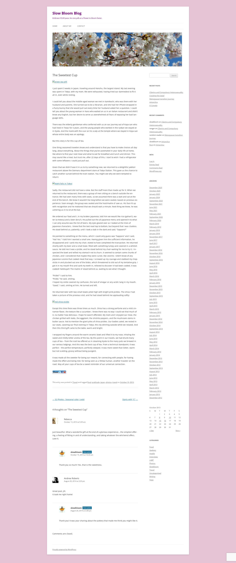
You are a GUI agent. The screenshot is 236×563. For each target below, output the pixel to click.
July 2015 (153, 299)
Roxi (151, 145)
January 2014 (154, 355)
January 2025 (154, 194)
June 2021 (153, 207)
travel (114, 382)
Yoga (151, 480)
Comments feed (155, 168)
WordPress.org (155, 171)
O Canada (153, 105)
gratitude (96, 382)
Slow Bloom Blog (67, 13)
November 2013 (155, 361)
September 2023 (156, 200)
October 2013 (154, 365)
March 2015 (154, 309)
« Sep (151, 430)
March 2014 (154, 348)
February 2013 (155, 391)
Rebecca (68, 419)
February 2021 (155, 214)
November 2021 (155, 204)
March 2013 (154, 388)
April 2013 (153, 384)
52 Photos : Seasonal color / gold (68, 399)
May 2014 (153, 342)
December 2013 (155, 358)
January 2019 (154, 230)
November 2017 (155, 237)
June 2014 (153, 338)
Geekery (152, 450)
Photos (152, 463)
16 (165, 420)
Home (54, 26)
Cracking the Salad (156, 95)
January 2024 (154, 197)
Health (152, 453)
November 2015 (155, 289)
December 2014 (155, 319)
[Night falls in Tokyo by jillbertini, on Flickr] (62, 183)
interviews (153, 457)
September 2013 (156, 368)
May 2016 (153, 269)
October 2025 (154, 191)
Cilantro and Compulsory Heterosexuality (166, 92)
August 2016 (154, 263)
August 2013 (154, 371)
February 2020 (155, 220)
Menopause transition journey (161, 99)
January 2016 (154, 283)
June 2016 (153, 266)
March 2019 (154, 223)
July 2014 (153, 335)
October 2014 (154, 325)
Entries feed (154, 164)
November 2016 (155, 253)
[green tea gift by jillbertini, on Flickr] (59, 81)
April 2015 (153, 306)
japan (102, 382)
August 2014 (154, 332)
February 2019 (155, 227)
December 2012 (155, 397)
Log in (151, 161)
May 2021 (153, 210)
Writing (152, 476)
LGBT (151, 460)
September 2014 (156, 329)
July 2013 (153, 375)
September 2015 (156, 296)
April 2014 (153, 345)
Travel (75, 382)
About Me (67, 26)
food (89, 382)
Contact (81, 26)
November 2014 (155, 322)
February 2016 (155, 279)
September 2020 (156, 217)
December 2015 (155, 286)
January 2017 (154, 246)
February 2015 (155, 312)
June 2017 (153, 240)
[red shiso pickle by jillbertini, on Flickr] (60, 301)
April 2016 (153, 273)
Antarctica (153, 102)
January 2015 (154, 315)
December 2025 (155, 187)
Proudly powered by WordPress (64, 549)
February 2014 (155, 352)
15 (160, 420)
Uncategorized (155, 473)
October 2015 (154, 292)
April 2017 (153, 243)
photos (109, 382)
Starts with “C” (130, 399)
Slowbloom (154, 466)
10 (170, 417)
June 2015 (153, 302)
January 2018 (154, 233)
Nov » (178, 430)
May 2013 (153, 381)
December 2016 (155, 250)
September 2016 (156, 260)
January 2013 (154, 394)
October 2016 (154, 256)
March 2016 (154, 276)
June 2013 (153, 378)
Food (151, 447)
